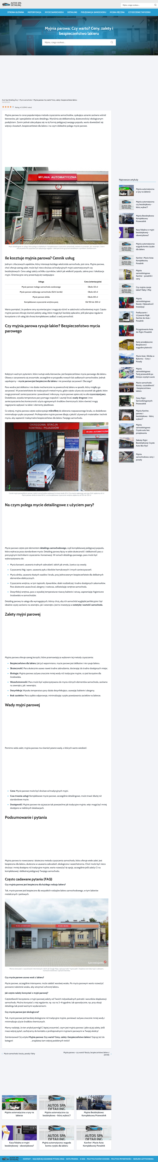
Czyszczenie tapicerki (139, 12)
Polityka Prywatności (121, 1159)
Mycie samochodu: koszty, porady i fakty (19, 1053)
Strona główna (15, 12)
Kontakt (27, 1159)
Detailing (72, 12)
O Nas (82, 1159)
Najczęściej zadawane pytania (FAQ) (48, 1159)
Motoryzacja (34, 12)
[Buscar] (155, 5)
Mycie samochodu (54, 12)
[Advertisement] (79, 79)
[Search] (111, 41)
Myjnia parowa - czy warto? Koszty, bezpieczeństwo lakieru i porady (86, 1053)
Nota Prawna (72, 1159)
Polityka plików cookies (98, 1159)
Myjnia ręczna (117, 12)
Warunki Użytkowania (143, 1159)
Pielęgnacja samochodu (93, 12)
